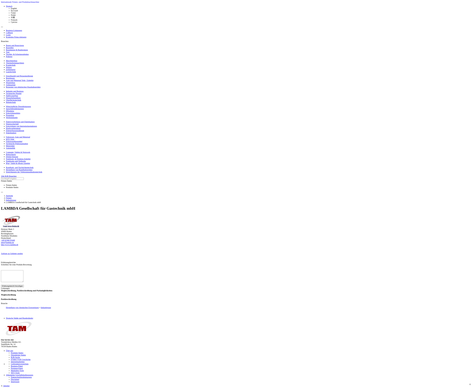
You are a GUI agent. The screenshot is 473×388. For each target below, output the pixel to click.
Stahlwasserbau (12, 96)
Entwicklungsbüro (13, 113)
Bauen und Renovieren (15, 45)
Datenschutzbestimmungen (21, 377)
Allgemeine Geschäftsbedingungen (19, 375)
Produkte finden (12, 187)
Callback (9, 33)
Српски (14, 22)
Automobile (10, 148)
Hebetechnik (11, 102)
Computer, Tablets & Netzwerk (18, 152)
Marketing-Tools (17, 371)
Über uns (9, 351)
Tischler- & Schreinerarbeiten (17, 54)
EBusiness (10, 111)
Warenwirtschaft (12, 124)
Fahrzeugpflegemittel (14, 141)
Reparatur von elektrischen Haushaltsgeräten (23, 87)
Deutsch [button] (9, 6)
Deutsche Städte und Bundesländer (19, 318)
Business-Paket (17, 366)
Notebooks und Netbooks (16, 161)
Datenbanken (11, 133)
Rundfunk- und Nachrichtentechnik (20, 167)
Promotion (10, 115)
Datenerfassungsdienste (15, 131)
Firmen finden (11, 185)
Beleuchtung (11, 154)
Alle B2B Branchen (9, 176)
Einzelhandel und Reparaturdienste (19, 76)
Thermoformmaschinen (15, 63)
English (14, 8)
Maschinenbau (11, 61)
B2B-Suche (15, 357)
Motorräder (10, 146)
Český (13, 13)
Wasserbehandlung (13, 98)
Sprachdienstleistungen (15, 109)
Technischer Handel (13, 93)
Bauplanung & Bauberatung (17, 50)
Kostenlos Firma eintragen (16, 37)
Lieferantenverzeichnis (19, 364)
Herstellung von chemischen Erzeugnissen (22, 308)
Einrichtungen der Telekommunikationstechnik (24, 172)
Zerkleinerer (10, 70)
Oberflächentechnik (13, 100)
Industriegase (46, 308)
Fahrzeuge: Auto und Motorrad (18, 137)
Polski (13, 15)
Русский (14, 11)
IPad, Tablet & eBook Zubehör (18, 163)
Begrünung (10, 78)
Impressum (15, 382)
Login (8, 35)
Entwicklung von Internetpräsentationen (21, 126)
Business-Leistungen (14, 30)
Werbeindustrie (12, 118)
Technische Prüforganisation (17, 144)
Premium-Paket (17, 368)
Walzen (9, 67)
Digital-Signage (12, 157)
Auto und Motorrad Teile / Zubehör (20, 80)
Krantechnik (11, 65)
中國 (13, 17)
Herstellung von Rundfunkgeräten (19, 170)
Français (14, 20)
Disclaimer (15, 379)
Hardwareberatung (13, 128)
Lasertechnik (11, 72)
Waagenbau (10, 83)
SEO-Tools (15, 373)
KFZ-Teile (10, 139)
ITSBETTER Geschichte (21, 359)
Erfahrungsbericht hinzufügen (12, 286)
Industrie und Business (15, 91)
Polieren (9, 56)
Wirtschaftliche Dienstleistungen (18, 106)
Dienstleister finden (18, 355)
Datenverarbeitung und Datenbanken (20, 122)
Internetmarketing (18, 362)
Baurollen (10, 48)
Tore (7, 52)
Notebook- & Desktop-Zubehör (18, 159)
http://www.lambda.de (9, 245)
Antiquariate (11, 85)
